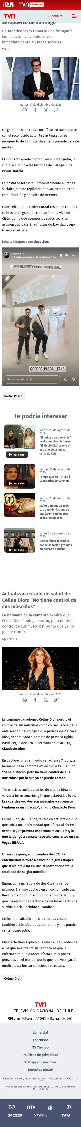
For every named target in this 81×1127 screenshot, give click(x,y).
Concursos (40, 1039)
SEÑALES (57, 16)
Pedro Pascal (13, 396)
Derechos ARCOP (40, 1069)
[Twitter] (46, 110)
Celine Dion (12, 978)
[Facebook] (35, 110)
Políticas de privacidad (40, 1054)
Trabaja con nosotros (40, 1062)
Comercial (40, 1032)
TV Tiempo (40, 1047)
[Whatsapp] (24, 110)
